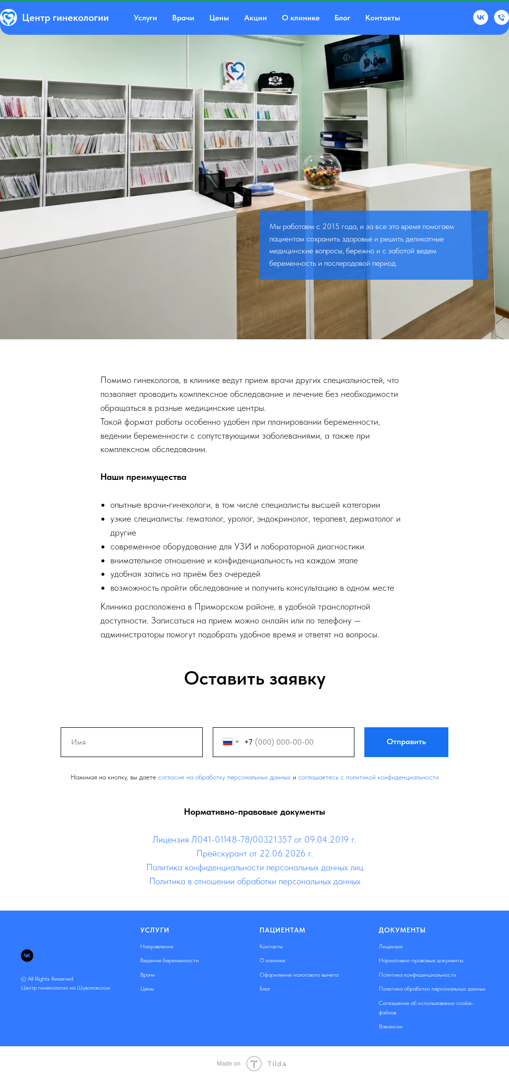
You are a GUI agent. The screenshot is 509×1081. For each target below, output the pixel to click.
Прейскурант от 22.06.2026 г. (254, 1054)
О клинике (301, 17)
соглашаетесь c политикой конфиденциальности (368, 978)
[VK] (480, 17)
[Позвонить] (501, 17)
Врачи (183, 17)
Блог (342, 17)
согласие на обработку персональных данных (224, 978)
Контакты (382, 17)
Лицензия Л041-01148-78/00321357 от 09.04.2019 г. (254, 1040)
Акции (255, 17)
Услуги (145, 17)
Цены (219, 17)
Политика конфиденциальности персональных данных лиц (254, 1068)
